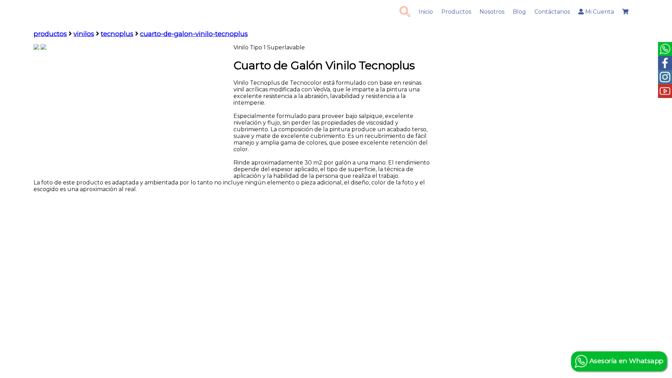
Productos (456, 11)
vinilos (84, 34)
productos (50, 34)
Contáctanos (552, 11)
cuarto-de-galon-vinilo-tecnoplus (194, 34)
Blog (519, 11)
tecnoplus (117, 34)
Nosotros (491, 11)
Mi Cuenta (599, 11)
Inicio (426, 11)
